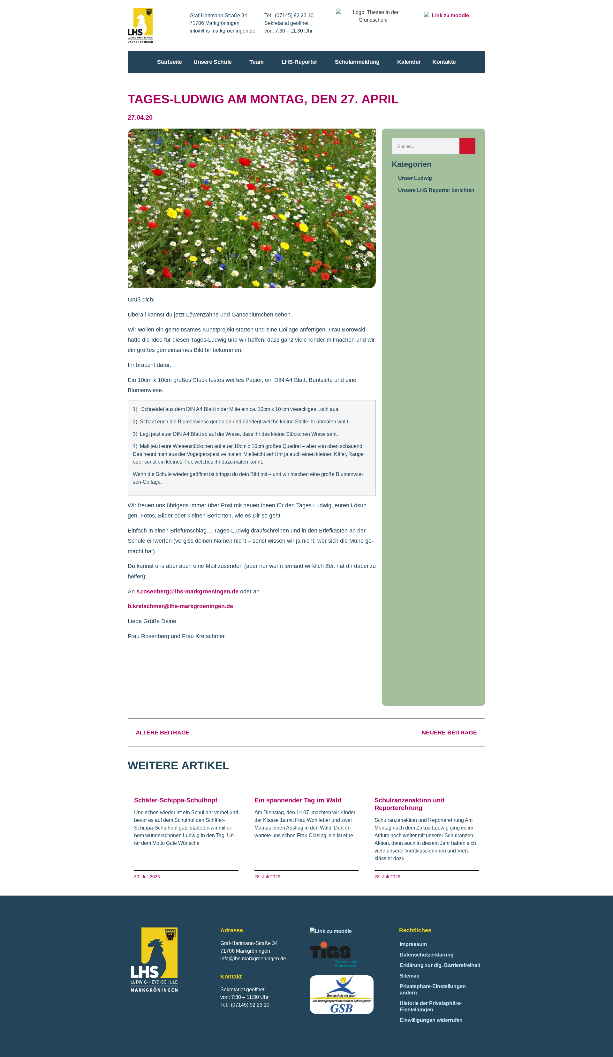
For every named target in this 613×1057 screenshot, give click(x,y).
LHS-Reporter (299, 62)
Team (256, 62)
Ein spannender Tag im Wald (297, 800)
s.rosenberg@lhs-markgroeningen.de (187, 591)
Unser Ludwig (415, 178)
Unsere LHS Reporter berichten (436, 190)
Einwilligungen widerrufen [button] (431, 1020)
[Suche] (467, 146)
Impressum (413, 944)
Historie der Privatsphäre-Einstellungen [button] (431, 1006)
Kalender (409, 62)
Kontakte (444, 62)
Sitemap (410, 976)
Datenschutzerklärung (427, 954)
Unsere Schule (212, 62)
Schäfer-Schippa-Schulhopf (175, 800)
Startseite (169, 62)
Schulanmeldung (357, 62)
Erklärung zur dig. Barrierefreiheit (440, 965)
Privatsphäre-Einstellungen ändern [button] (433, 989)
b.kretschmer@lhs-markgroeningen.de (180, 606)
